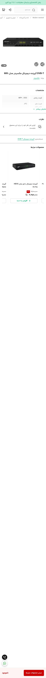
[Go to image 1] (5, 65)
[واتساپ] (4, 663)
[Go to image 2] (2, 65)
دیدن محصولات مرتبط (34, 673)
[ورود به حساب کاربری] (10, 9)
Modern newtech (38, 18)
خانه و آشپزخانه (24, 18)
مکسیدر (36, 78)
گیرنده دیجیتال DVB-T (26, 139)
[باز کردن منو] (42, 10)
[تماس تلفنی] (4, 657)
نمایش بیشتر (41, 109)
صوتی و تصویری (11, 18)
